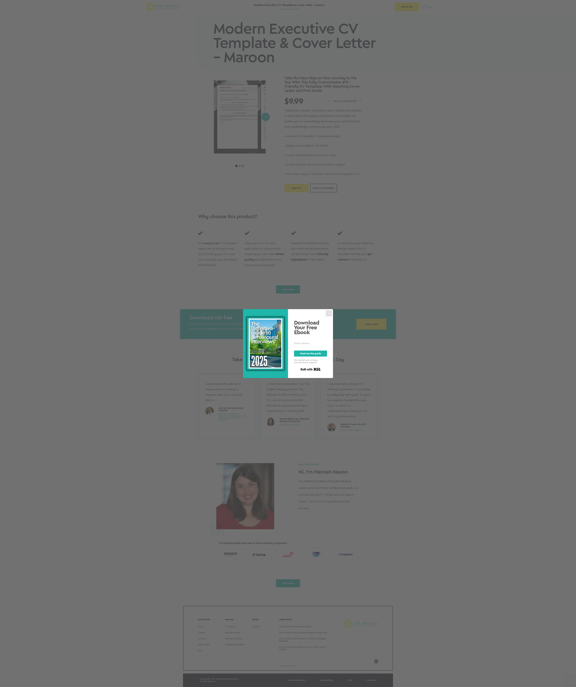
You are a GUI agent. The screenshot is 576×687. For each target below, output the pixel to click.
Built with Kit (311, 369)
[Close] (329, 313)
